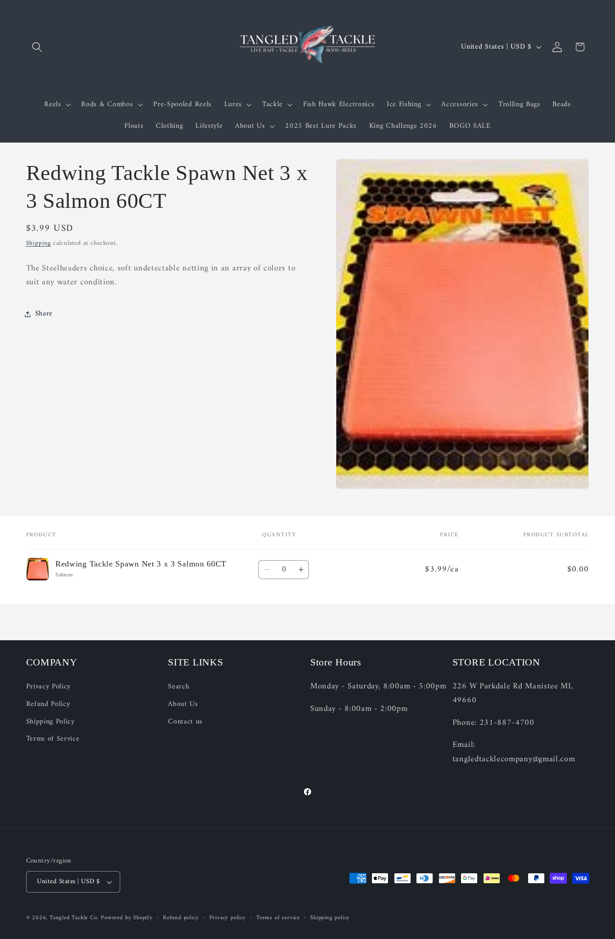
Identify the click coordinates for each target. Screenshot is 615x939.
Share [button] (44, 313)
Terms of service (278, 917)
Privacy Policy (48, 687)
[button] (37, 47)
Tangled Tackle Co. (74, 918)
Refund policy (181, 917)
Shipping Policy (50, 721)
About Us (183, 704)
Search (178, 687)
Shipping (38, 243)
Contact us (185, 721)
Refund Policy (48, 704)
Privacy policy (227, 917)
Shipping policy (330, 917)
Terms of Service (53, 738)
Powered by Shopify (127, 918)
